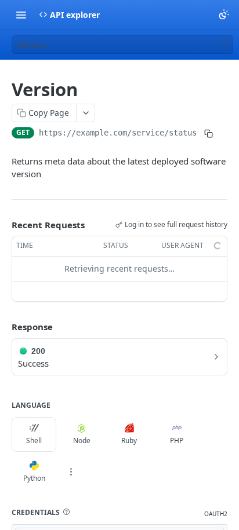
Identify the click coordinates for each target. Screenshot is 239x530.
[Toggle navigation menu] (21, 14)
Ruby (129, 440)
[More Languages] (70, 472)
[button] (66, 512)
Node (81, 440)
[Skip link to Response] (3, 326)
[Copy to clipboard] (208, 134)
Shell (34, 440)
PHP (176, 440)
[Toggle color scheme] (224, 14)
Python (34, 478)
